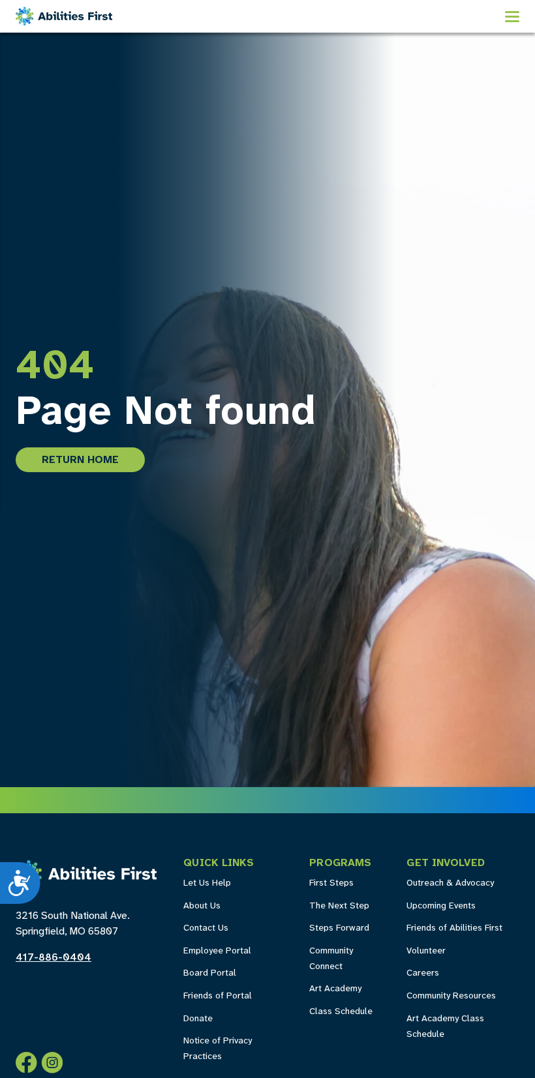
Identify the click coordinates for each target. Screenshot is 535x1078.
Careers (422, 973)
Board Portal (209, 973)
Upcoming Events (441, 906)
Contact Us (205, 928)
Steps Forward (339, 928)
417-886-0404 (53, 957)
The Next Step (339, 906)
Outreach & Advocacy (450, 883)
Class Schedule (341, 1012)
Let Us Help (207, 883)
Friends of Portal (217, 996)
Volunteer (426, 951)
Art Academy (335, 989)
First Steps (331, 883)
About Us (202, 906)
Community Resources (451, 996)
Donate (198, 1019)
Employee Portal (217, 951)
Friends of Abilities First (454, 928)
